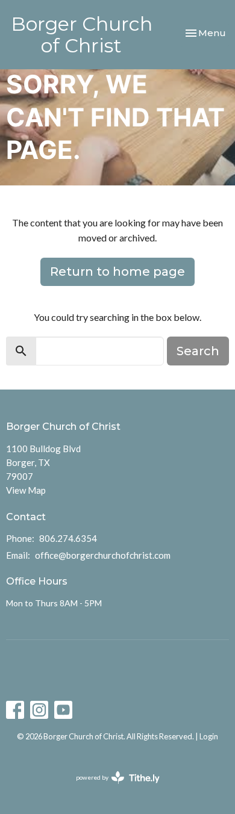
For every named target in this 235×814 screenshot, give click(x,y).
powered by (112, 788)
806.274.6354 (68, 538)
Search (198, 351)
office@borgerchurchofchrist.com (103, 555)
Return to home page (117, 271)
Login (208, 736)
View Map (26, 490)
